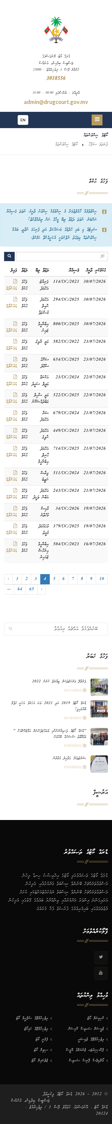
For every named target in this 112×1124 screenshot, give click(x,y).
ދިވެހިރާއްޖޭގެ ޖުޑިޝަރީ (91, 1039)
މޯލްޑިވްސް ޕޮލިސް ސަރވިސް (86, 1060)
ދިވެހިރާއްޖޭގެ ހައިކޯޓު (36, 1029)
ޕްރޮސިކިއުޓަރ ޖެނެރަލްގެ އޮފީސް (85, 1050)
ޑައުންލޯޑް (11, 288)
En (23, 120)
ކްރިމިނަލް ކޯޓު (95, 1018)
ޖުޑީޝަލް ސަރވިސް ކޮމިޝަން (86, 1029)
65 (31, 589)
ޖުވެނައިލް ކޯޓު (40, 1060)
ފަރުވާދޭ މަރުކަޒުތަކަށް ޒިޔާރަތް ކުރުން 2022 (59, 682)
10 (101, 579)
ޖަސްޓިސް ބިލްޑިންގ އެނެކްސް (30, 1100)
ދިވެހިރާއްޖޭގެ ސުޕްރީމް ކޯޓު (32, 1018)
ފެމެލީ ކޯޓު (42, 1039)
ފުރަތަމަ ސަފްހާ (98, 144)
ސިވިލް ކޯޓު (41, 1050)
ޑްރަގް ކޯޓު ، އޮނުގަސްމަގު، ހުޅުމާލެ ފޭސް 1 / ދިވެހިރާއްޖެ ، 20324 (67, 1110)
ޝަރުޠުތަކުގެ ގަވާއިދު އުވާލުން (69, 758)
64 (19, 589)
